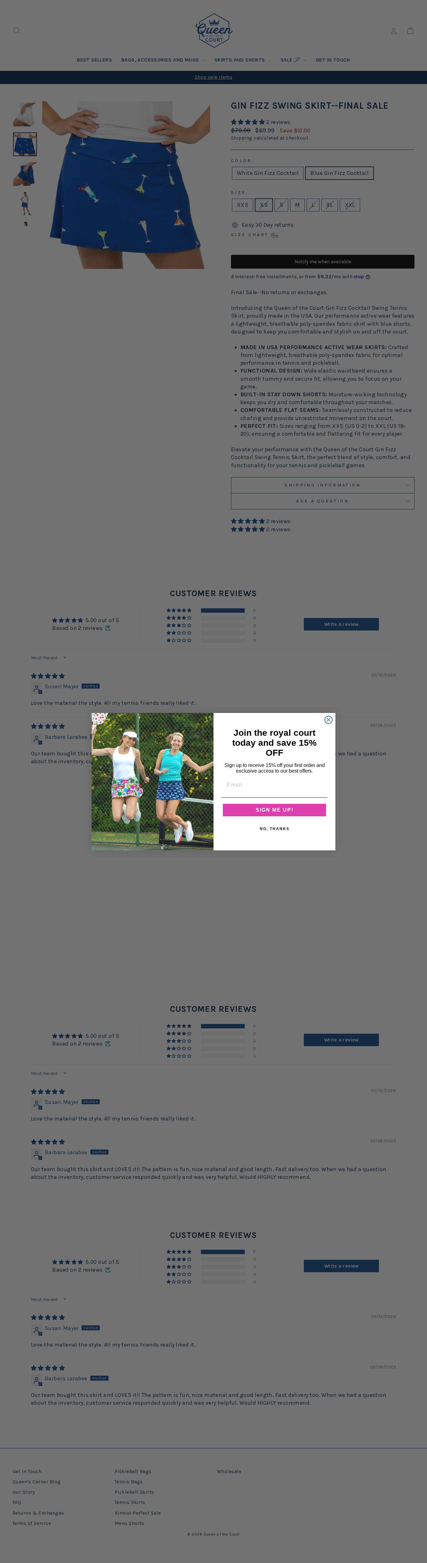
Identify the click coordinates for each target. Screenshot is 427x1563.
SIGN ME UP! (275, 810)
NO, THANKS (274, 829)
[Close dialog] (328, 720)
